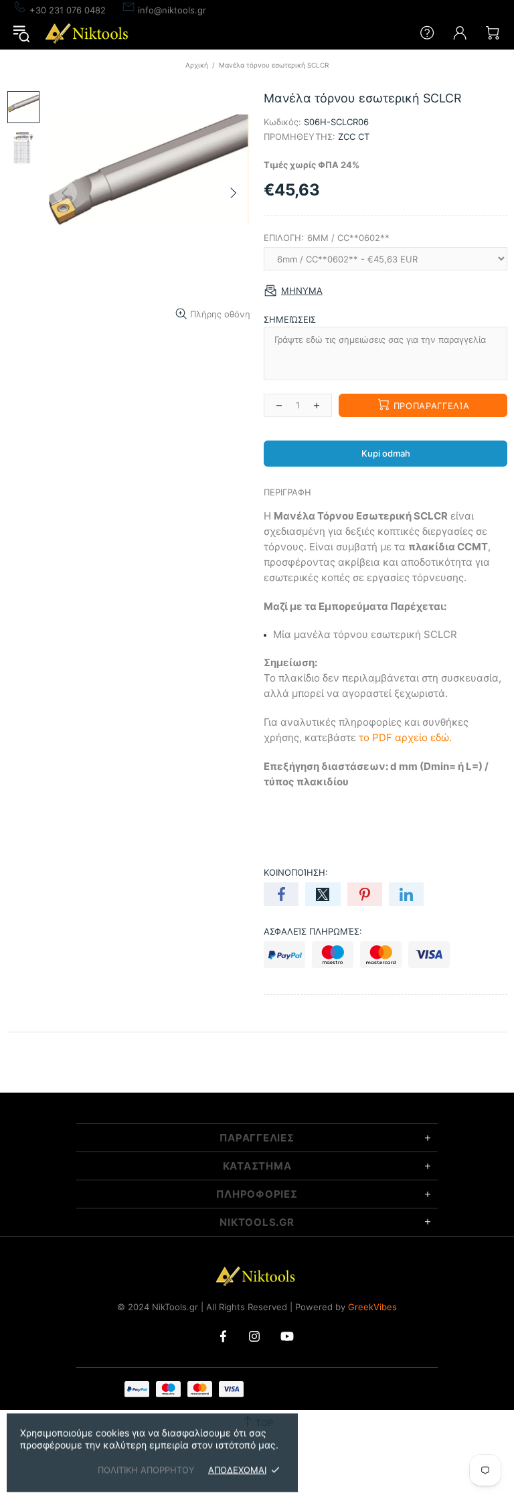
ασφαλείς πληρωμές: (313, 931)
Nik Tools (88, 33)
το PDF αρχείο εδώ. (405, 737)
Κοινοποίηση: (296, 872)
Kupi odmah (385, 453)
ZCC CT (353, 136)
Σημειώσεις (290, 319)
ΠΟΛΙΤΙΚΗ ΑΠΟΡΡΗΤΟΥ (146, 1469)
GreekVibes (372, 1306)
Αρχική (196, 65)
